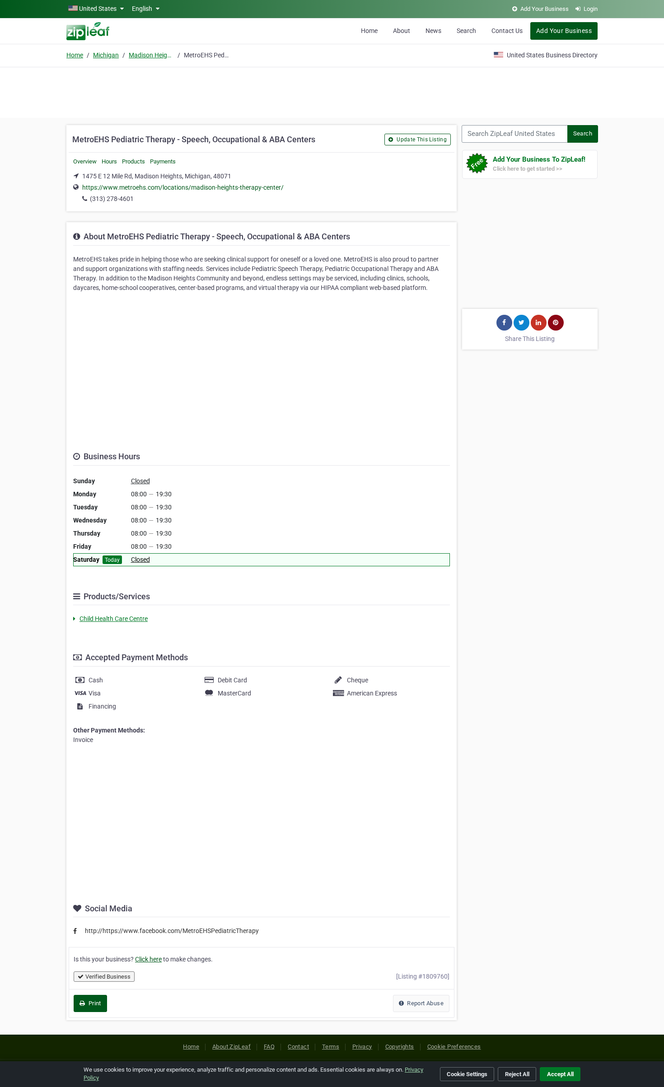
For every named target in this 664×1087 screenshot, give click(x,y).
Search (466, 30)
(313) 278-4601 (112, 198)
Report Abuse (425, 1003)
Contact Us (507, 30)
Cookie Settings (467, 1074)
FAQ (269, 1046)
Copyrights (399, 1046)
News (433, 30)
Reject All (517, 1074)
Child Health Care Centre (113, 618)
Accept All (560, 1074)
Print (94, 1003)
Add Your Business (564, 30)
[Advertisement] (332, 91)
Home (369, 30)
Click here (148, 959)
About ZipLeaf (231, 1046)
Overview (85, 161)
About (401, 30)
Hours (109, 161)
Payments (163, 161)
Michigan (106, 55)
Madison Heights (151, 55)
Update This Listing (421, 139)
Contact (298, 1046)
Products (133, 161)
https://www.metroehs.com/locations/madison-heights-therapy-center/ (183, 187)
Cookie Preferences (454, 1046)
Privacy (362, 1046)
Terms (330, 1046)
